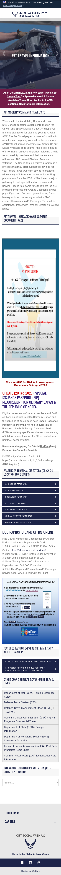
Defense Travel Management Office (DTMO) (28, 708)
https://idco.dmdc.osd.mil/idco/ (28, 550)
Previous (6, 53)
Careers (10, 821)
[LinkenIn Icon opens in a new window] (30, 862)
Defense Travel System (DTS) (20, 702)
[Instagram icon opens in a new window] (39, 862)
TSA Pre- (10, 711)
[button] (14, 5)
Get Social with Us (30, 835)
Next (55, 53)
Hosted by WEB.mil (30, 871)
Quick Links (12, 813)
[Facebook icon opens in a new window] (22, 862)
